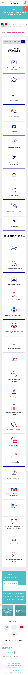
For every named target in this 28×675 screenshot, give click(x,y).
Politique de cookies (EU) (14, 665)
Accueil (4, 32)
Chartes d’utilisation (14, 670)
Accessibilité (19, 672)
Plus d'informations (7, 575)
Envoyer (21, 586)
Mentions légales (14, 663)
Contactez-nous (8, 652)
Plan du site (9, 672)
